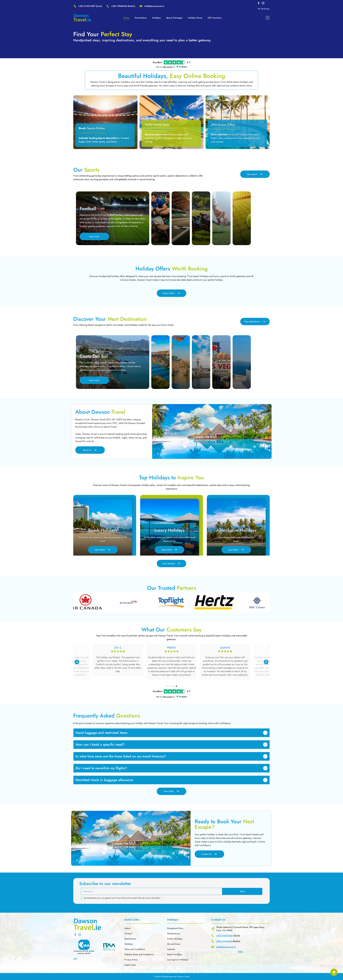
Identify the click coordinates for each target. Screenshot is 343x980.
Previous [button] (77, 662)
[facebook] (258, 3)
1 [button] (166, 686)
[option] (75, 602)
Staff (75, 958)
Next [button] (266, 662)
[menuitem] (263, 9)
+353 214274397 (86, 6)
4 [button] (176, 686)
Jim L (171, 647)
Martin (225, 647)
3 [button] (173, 686)
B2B (240, 952)
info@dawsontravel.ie (154, 6)
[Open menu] (268, 18)
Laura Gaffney (118, 647)
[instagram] (263, 3)
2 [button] (170, 686)
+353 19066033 (119, 6)
